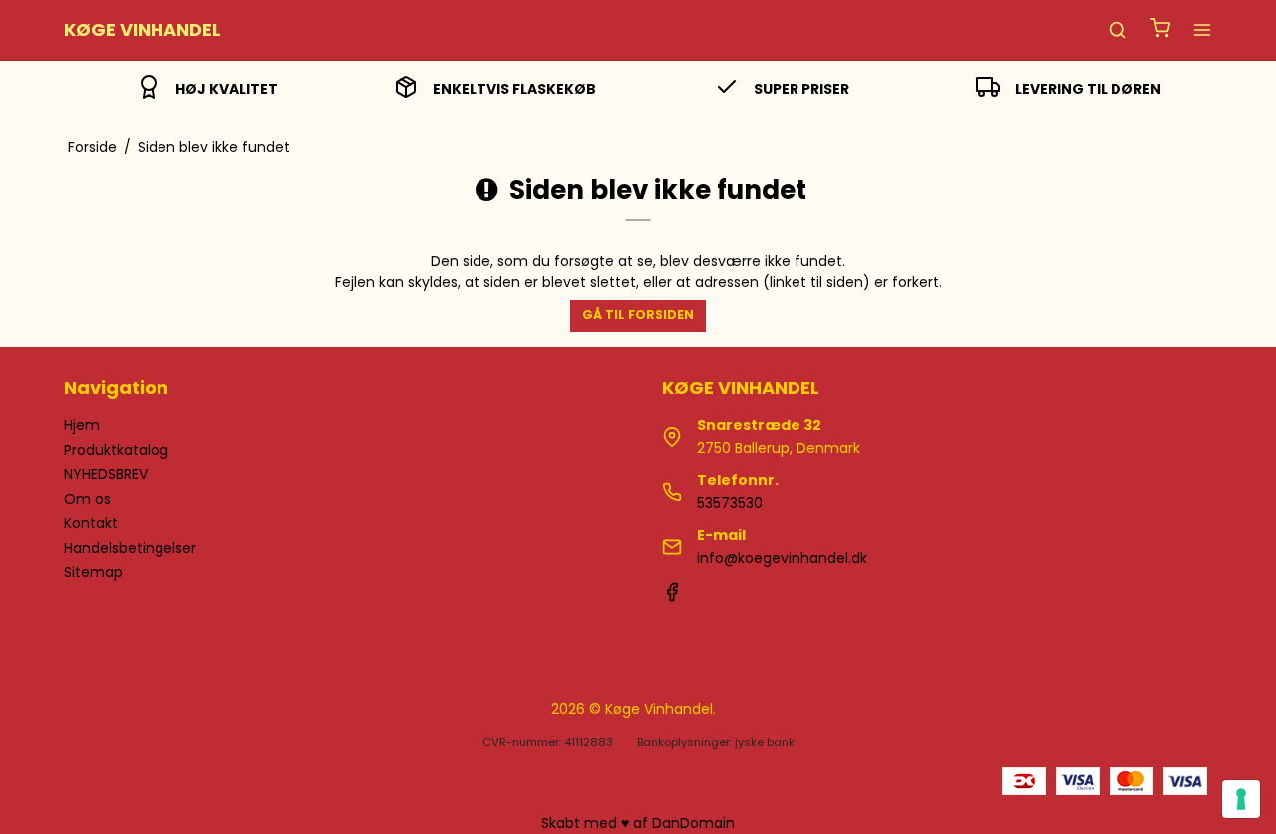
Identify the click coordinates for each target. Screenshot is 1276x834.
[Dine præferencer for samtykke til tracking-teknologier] (1241, 799)
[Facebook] (672, 597)
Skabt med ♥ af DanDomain (638, 823)
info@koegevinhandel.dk (782, 558)
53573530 (730, 503)
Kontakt (91, 523)
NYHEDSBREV (106, 474)
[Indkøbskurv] (1160, 30)
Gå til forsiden (638, 314)
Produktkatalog (116, 450)
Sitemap (93, 572)
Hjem (82, 425)
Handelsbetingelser (130, 548)
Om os (87, 499)
